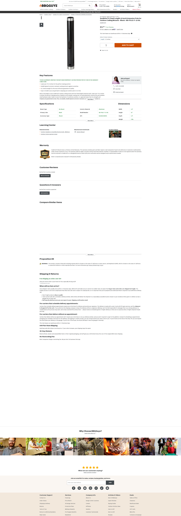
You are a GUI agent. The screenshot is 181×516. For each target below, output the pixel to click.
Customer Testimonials (92, 512)
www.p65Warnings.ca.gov (96, 265)
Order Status (43, 500)
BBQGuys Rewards (70, 509)
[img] (71, 43)
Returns (42, 506)
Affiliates (88, 506)
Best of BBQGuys (112, 498)
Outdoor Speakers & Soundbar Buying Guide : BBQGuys (55, 132)
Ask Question (44, 193)
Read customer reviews (90, 472)
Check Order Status (128, 1)
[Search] (89, 6)
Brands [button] (115, 9)
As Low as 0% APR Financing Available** (77, 1)
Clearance (132, 500)
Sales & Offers (133, 498)
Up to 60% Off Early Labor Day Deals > (90, 12)
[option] (41, 19)
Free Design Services (92, 1)
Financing (67, 498)
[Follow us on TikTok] (101, 488)
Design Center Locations (111, 1)
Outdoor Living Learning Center (49, 134)
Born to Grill (111, 512)
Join (110, 482)
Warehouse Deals (134, 503)
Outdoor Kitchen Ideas (114, 506)
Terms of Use (43, 509)
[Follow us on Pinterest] (96, 488)
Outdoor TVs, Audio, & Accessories (61, 14)
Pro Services (102, 1)
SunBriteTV (103, 23)
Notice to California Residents (48, 512)
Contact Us (42, 498)
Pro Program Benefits (70, 512)
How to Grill (111, 509)
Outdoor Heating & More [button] (87, 9)
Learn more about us (89, 433)
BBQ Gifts (132, 512)
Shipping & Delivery (45, 503)
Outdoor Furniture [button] (73, 9)
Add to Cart (128, 45)
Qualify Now (120, 29)
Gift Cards (120, 1)
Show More (90, 99)
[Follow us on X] (79, 488)
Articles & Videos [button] (124, 9)
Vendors (88, 509)
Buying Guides (112, 503)
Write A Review (45, 175)
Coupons (132, 506)
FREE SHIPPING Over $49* (47, 1)
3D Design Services (70, 503)
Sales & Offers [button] (136, 9)
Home (41, 14)
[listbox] (41, 18)
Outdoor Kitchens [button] (60, 9)
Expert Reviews (112, 500)
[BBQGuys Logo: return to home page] (51, 5)
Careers (88, 503)
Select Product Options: (106, 37)
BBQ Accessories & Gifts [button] (103, 9)
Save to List (105, 50)
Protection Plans (69, 506)
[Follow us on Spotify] (107, 488)
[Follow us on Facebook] (73, 488)
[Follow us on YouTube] (85, 488)
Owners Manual (80, 132)
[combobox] (120, 39)
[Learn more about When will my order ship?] (131, 33)
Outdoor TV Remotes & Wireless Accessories (81, 14)
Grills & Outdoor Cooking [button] (46, 9)
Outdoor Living (47, 14)
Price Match (68, 500)
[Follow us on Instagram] (90, 488)
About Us (88, 498)
